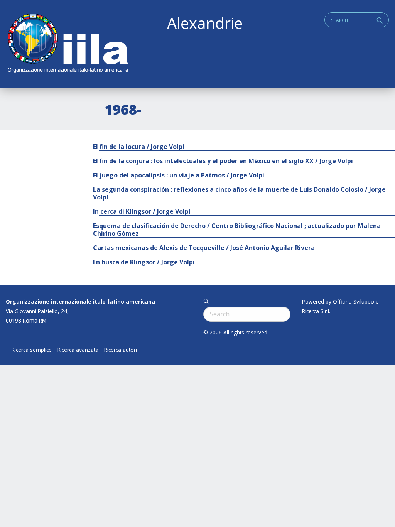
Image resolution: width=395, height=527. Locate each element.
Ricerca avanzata (77, 350)
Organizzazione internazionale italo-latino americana (80, 301)
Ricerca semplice (32, 350)
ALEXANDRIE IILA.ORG (67, 44)
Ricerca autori (120, 350)
